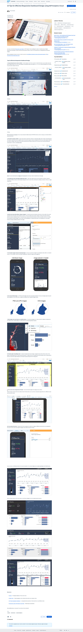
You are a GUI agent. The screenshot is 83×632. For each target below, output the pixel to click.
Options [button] (67, 7)
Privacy (15, 630)
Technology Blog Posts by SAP (60, 37)
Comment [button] (49, 616)
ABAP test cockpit (57, 24)
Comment (10, 625)
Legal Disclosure (28, 630)
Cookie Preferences (43, 630)
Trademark (33, 630)
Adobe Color (11, 598)
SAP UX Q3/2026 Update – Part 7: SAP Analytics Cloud (63, 44)
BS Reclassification (67, 26)
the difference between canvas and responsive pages (36, 54)
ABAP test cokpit (63, 24)
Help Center (43, 1)
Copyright (23, 630)
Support (37, 630)
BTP (72, 26)
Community (13, 1)
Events (39, 1)
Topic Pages (48, 1)
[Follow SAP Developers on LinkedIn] (68, 630)
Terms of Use (19, 630)
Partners (35, 1)
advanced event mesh (70, 24)
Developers (31, 1)
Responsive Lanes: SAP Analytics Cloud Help (16, 603)
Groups (27, 1)
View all (55, 86)
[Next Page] (65, 30)
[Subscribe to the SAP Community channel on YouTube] (66, 630)
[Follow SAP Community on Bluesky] (64, 630)
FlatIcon (10, 595)
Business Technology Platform (59, 29)
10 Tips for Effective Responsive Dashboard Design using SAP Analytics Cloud (35, 6)
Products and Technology (20, 1)
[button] (71, 12)
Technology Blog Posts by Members (61, 42)
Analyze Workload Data (60, 26)
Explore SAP (70, 1)
